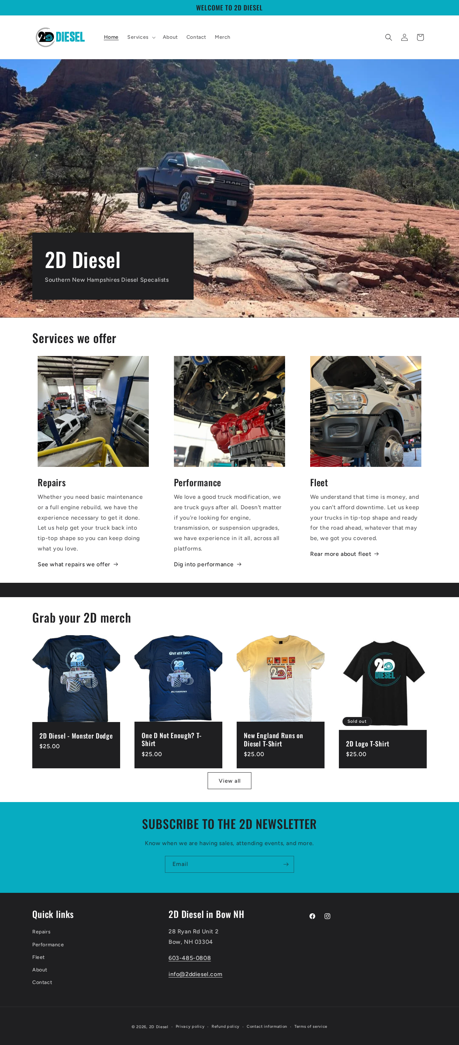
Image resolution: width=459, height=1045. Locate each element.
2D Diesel (159, 1027)
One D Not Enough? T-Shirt (172, 740)
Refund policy (226, 1026)
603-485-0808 (190, 958)
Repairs (41, 932)
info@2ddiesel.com (195, 974)
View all (230, 780)
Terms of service (310, 1026)
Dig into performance (204, 564)
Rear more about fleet (341, 553)
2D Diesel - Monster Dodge (76, 736)
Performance (48, 945)
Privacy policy (190, 1026)
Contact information (267, 1026)
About (39, 970)
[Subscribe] (286, 864)
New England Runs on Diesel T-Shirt (273, 740)
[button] (140, 37)
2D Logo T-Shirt (367, 744)
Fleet (38, 957)
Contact (42, 982)
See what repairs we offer (74, 564)
